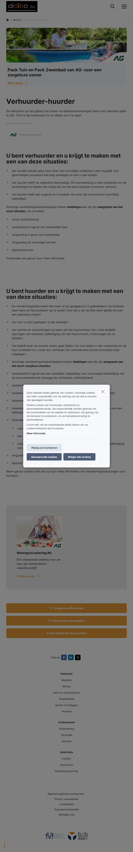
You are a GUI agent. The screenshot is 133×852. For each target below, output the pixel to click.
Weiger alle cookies (79, 456)
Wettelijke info (66, 814)
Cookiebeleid (66, 804)
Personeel (66, 734)
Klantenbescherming (66, 771)
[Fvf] (55, 837)
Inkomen (66, 741)
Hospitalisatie (66, 698)
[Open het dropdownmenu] (123, 6)
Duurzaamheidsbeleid (66, 809)
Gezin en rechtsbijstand (66, 692)
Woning (66, 686)
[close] (102, 391)
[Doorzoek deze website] (112, 6)
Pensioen (66, 711)
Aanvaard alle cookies (44, 456)
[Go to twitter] (78, 657)
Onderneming (66, 728)
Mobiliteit (66, 680)
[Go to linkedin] (71, 657)
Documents (66, 764)
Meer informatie (36, 433)
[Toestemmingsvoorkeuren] (14, 845)
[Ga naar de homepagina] (24, 6)
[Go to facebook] (64, 657)
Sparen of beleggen (66, 705)
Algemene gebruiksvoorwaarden (65, 793)
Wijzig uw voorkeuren (44, 447)
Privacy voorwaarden (67, 799)
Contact (66, 758)
